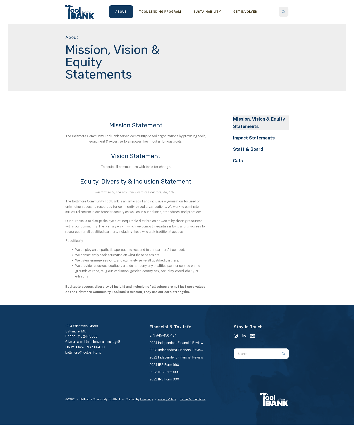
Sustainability (207, 11)
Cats (238, 160)
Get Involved (245, 11)
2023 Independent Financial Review (176, 350)
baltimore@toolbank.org (83, 352)
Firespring (146, 399)
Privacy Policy (167, 399)
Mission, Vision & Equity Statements (259, 122)
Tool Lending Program (160, 11)
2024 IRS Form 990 (164, 365)
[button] (283, 12)
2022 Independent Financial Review (176, 357)
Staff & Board (248, 149)
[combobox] (256, 353)
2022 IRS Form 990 (164, 379)
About (121, 11)
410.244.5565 (87, 336)
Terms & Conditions (192, 399)
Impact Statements (254, 137)
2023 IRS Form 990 (164, 372)
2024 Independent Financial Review (176, 343)
